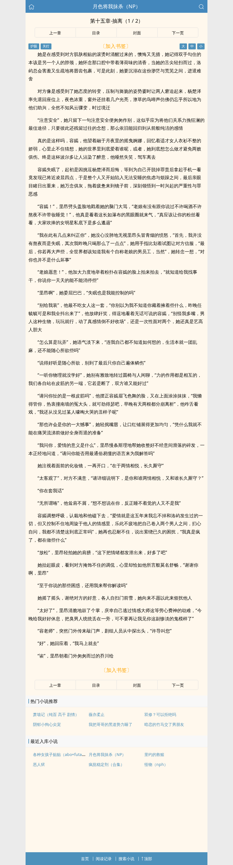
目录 (96, 32)
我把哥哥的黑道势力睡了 (110, 724)
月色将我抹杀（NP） (117, 6)
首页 (85, 858)
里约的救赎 (154, 754)
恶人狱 (39, 764)
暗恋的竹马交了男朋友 (164, 724)
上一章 (55, 32)
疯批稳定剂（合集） (106, 764)
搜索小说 (126, 858)
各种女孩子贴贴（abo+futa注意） (63, 754)
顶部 (148, 858)
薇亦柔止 (97, 714)
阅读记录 (104, 858)
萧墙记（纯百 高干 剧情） (56, 714)
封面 (137, 32)
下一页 (178, 32)
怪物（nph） (156, 764)
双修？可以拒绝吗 (160, 714)
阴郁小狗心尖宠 (47, 724)
